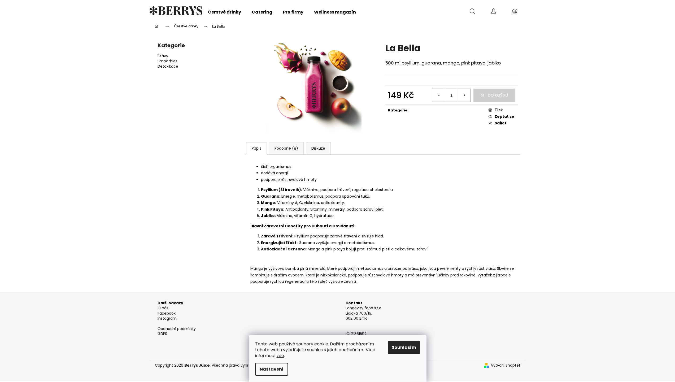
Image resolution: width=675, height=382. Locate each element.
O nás (163, 308)
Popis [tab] (256, 148)
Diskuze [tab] (318, 148)
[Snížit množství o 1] (438, 95)
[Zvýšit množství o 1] (464, 95)
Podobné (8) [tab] (286, 148)
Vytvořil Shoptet (505, 365)
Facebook (167, 313)
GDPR (162, 333)
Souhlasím (404, 347)
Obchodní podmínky (177, 328)
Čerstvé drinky (430, 110)
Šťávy (163, 56)
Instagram (167, 318)
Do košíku (498, 95)
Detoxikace (168, 66)
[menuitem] (224, 12)
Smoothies (167, 61)
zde (280, 356)
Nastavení (272, 369)
